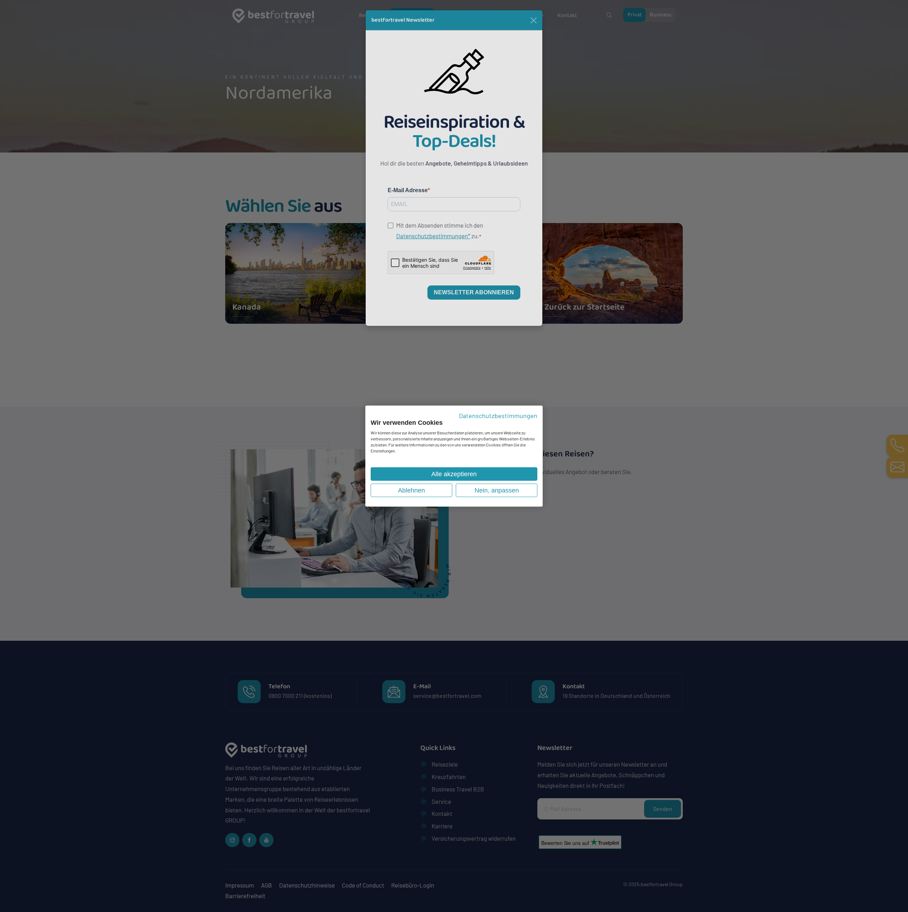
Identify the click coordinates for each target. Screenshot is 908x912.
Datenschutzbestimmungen (498, 415)
